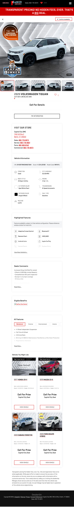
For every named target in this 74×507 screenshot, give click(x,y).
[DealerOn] (37, 495)
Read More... (17, 287)
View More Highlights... (20, 252)
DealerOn (17, 497)
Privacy (28, 497)
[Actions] (58, 95)
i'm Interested (37, 116)
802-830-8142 (24, 145)
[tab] (19, 324)
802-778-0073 (24, 140)
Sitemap (23, 497)
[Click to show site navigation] (70, 3)
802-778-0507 (25, 143)
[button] (2, 19)
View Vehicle (24, 407)
